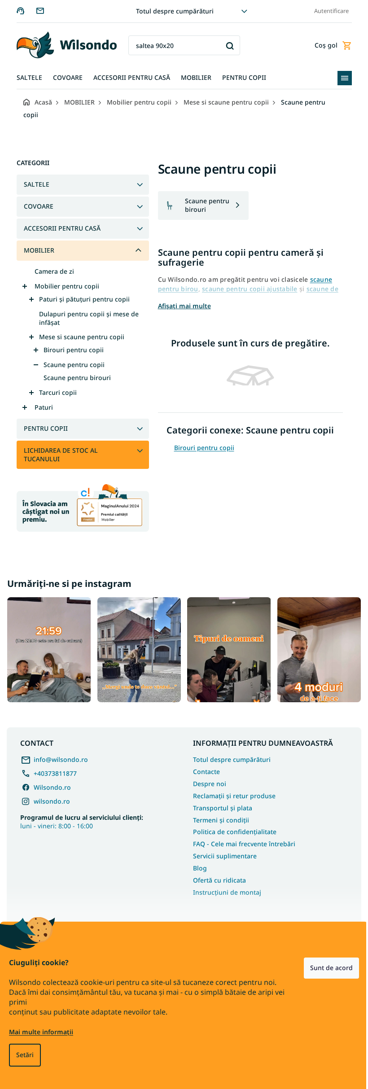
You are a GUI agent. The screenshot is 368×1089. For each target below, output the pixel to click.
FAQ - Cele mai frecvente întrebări (241, 842)
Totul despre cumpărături (171, 11)
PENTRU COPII (42, 428)
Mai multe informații (41, 1032)
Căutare (226, 45)
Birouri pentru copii (70, 350)
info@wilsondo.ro (61, 757)
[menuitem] (26, 78)
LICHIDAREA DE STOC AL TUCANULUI (57, 454)
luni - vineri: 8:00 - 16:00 (81, 819)
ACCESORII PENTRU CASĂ (58, 228)
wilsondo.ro (52, 799)
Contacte (203, 769)
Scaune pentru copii (70, 364)
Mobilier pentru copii (63, 286)
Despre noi (206, 781)
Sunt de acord (324, 967)
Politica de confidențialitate (231, 830)
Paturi (40, 407)
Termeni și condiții (218, 817)
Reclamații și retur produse (231, 793)
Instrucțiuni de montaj (224, 890)
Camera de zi (50, 271)
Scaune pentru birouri (73, 377)
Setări (25, 1054)
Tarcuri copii (54, 392)
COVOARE (35, 206)
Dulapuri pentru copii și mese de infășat (85, 318)
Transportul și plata (219, 805)
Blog (197, 866)
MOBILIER (35, 250)
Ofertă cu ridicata (216, 878)
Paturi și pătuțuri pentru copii (80, 299)
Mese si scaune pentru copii (78, 336)
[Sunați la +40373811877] (22, 10)
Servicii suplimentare (222, 854)
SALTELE (33, 184)
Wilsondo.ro (52, 785)
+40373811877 (55, 771)
